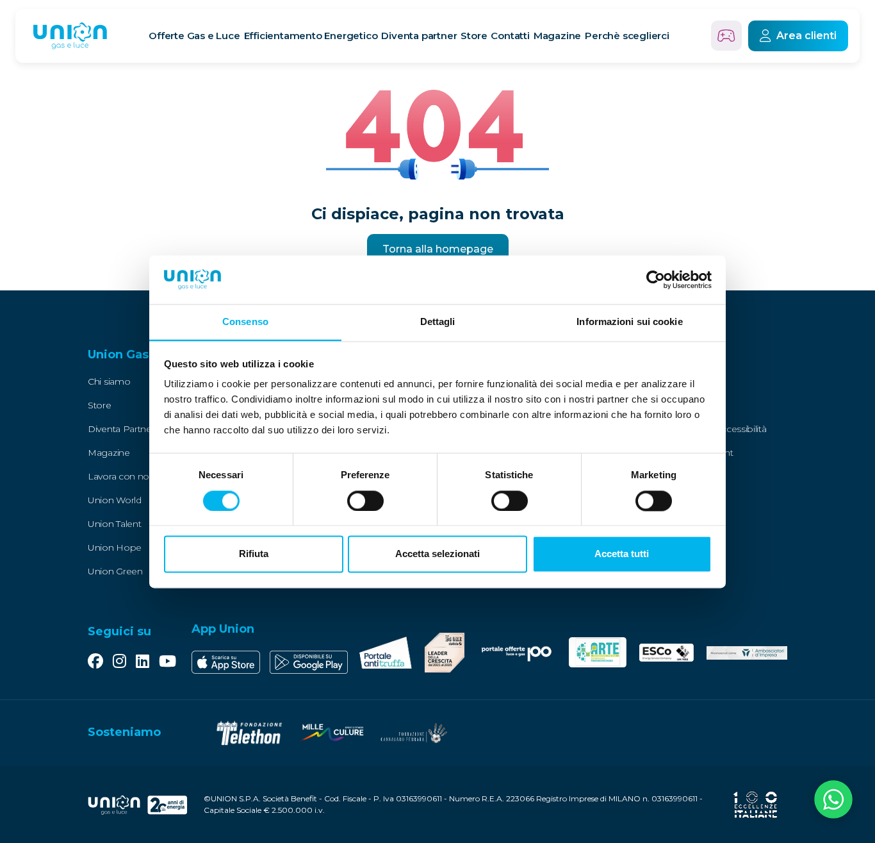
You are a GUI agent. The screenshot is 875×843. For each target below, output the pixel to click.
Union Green (115, 571)
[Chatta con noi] (833, 801)
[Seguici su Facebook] (95, 662)
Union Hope (115, 547)
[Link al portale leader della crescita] (444, 652)
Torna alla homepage (437, 249)
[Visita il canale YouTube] (167, 662)
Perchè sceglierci (627, 35)
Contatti (510, 35)
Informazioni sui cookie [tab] (629, 322)
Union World (115, 500)
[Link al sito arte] (598, 652)
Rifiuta (253, 554)
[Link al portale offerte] (516, 652)
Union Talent (114, 524)
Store (474, 35)
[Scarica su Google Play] (309, 662)
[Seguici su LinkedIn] (142, 662)
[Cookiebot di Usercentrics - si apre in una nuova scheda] (656, 279)
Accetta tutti (621, 554)
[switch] (365, 500)
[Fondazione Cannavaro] (413, 733)
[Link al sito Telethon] (249, 733)
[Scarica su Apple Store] (226, 662)
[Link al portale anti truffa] (385, 653)
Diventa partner (419, 35)
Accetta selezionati (437, 554)
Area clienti (806, 35)
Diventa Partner (121, 429)
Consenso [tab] (245, 322)
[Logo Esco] (666, 653)
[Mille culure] (331, 733)
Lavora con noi (119, 476)
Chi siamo (109, 381)
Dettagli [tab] (437, 322)
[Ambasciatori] (747, 652)
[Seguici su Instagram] (119, 662)
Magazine (557, 35)
